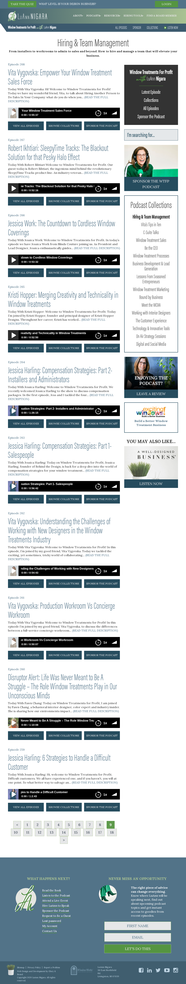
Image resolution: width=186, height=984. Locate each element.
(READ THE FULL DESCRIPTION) (97, 248)
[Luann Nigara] (27, 16)
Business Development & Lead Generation (151, 265)
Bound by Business (151, 296)
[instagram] (175, 970)
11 (27, 832)
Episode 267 (16, 140)
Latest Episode (151, 91)
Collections (152, 27)
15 (76, 832)
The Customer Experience (151, 320)
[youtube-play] (167, 970)
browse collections (64, 125)
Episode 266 (16, 215)
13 (52, 832)
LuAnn (32, 27)
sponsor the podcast (102, 125)
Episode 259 (16, 749)
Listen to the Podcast (56, 895)
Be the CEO (151, 247)
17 (100, 832)
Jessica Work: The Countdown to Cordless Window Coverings (61, 227)
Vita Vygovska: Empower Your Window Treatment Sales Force (60, 76)
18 (112, 832)
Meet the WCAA (151, 304)
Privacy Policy (34, 967)
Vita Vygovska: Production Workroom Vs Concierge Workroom (61, 609)
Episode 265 (16, 287)
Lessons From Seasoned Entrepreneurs (151, 278)
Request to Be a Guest (56, 916)
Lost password (51, 921)
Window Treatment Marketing (151, 289)
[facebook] (141, 970)
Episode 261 (16, 597)
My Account (49, 926)
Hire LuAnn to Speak (55, 905)
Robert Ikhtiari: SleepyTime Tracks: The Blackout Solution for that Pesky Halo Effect (58, 152)
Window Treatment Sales (151, 239)
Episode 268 (16, 64)
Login (166, 4)
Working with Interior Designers (151, 312)
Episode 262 (16, 513)
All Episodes (121, 27)
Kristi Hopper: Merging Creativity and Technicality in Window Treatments (63, 298)
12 (39, 832)
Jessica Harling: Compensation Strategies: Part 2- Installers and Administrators (60, 374)
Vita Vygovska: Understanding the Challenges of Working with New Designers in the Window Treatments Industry (59, 529)
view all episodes (26, 125)
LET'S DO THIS (138, 948)
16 (88, 832)
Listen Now (172, 27)
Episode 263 (16, 437)
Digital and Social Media (151, 343)
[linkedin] (149, 970)
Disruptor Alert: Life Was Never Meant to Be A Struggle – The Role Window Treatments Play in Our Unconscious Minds (62, 685)
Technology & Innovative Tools (151, 328)
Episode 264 (16, 362)
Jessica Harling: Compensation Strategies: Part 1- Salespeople (60, 449)
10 (16, 832)
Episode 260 (16, 669)
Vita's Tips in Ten (151, 224)
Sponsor (137, 27)
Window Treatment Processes (151, 255)
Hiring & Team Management (151, 216)
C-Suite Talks (151, 232)
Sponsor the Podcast (151, 116)
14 (64, 832)
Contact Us (49, 931)
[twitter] (158, 970)
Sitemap (20, 967)
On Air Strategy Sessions (151, 335)
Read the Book (51, 890)
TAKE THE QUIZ (22, 4)
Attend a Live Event (55, 900)
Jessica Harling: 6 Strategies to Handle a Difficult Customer (59, 761)
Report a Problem (52, 967)
